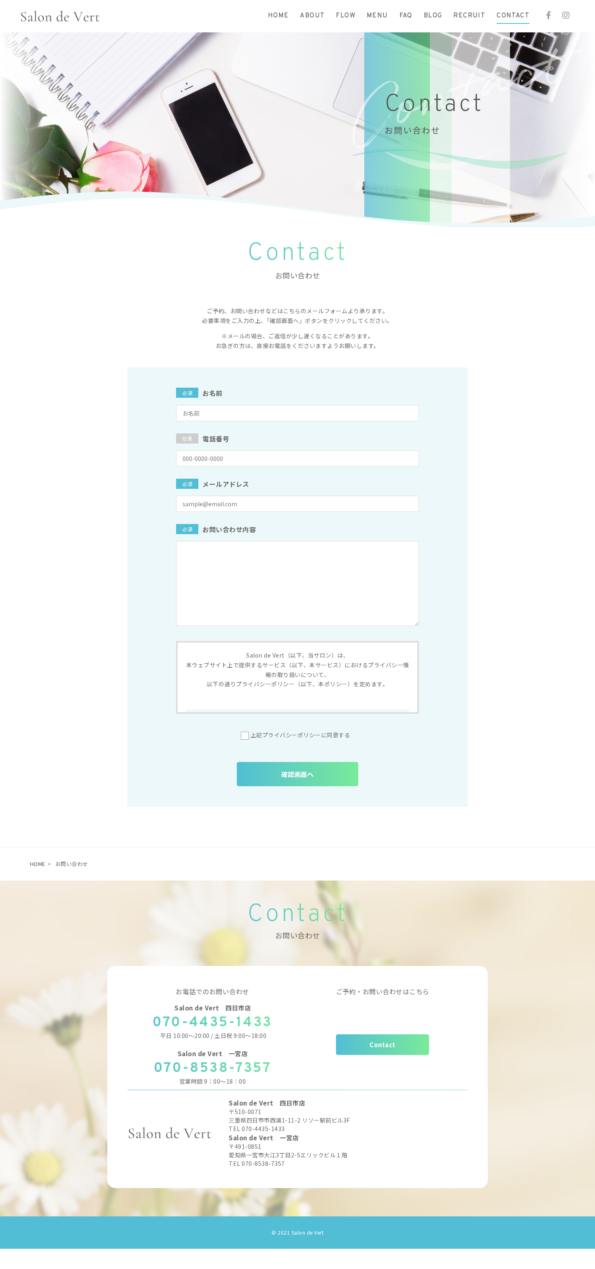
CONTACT (513, 16)
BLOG (433, 16)
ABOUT (312, 16)
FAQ (406, 16)
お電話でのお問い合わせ (212, 991)
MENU (377, 16)
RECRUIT (469, 16)
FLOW (345, 16)
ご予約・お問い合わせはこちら (382, 991)
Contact (382, 1044)
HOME (278, 16)
